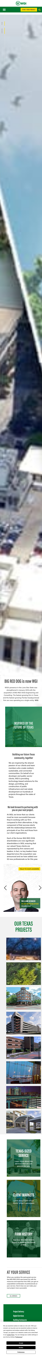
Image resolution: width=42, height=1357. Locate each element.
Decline (21, 1347)
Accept (21, 1343)
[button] (4, 9)
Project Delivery (18, 1311)
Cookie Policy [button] (10, 1335)
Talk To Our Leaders (29, 869)
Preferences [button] (18, 1337)
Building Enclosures (20, 1319)
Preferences (21, 1352)
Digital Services (18, 1315)
